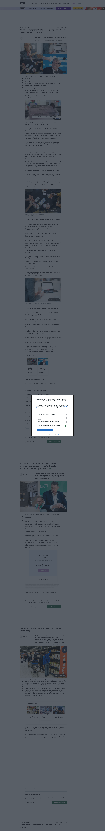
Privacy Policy (58, 434)
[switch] (66, 414)
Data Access (52, 434)
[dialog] (52, 415)
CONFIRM (45, 430)
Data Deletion (46, 434)
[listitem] (52, 411)
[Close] (71, 397)
